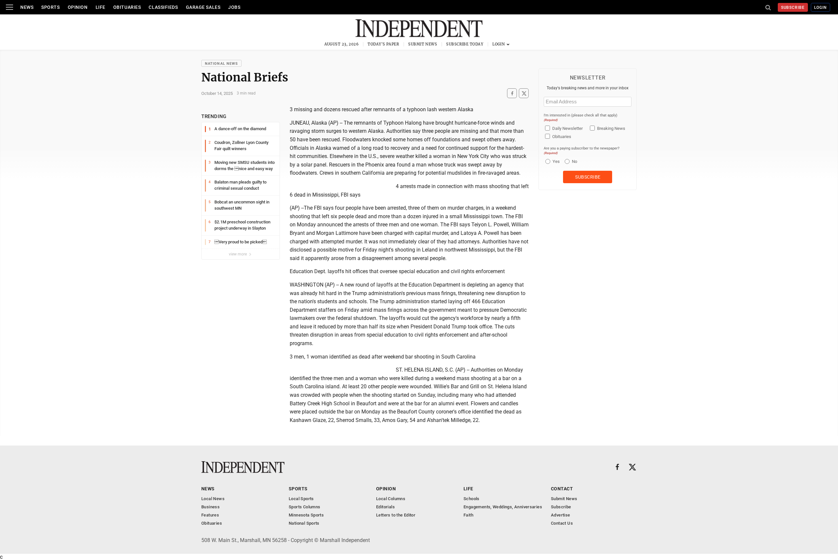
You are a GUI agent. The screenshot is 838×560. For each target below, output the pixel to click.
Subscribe (793, 7)
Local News (213, 498)
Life (100, 7)
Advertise (560, 515)
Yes (555, 161)
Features (210, 515)
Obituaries (127, 7)
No (574, 161)
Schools (472, 498)
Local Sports (301, 498)
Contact (562, 488)
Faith (468, 515)
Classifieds (163, 7)
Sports (50, 7)
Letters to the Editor (395, 515)
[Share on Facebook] (512, 93)
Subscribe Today (464, 44)
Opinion (78, 7)
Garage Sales (203, 7)
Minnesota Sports (306, 515)
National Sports (304, 523)
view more (238, 254)
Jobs (234, 7)
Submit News (422, 44)
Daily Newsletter (567, 128)
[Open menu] (9, 7)
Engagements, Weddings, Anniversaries (503, 506)
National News (221, 63)
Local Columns (390, 498)
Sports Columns (304, 506)
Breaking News (611, 128)
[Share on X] (524, 93)
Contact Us (562, 523)
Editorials (385, 506)
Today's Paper (383, 44)
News (26, 7)
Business (210, 506)
